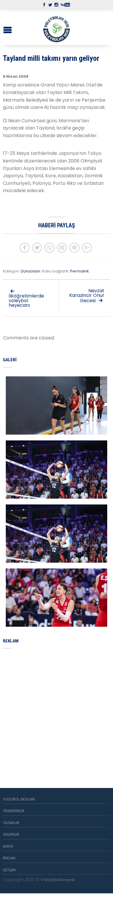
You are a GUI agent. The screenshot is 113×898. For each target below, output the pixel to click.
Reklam (9, 858)
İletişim (9, 870)
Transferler (13, 811)
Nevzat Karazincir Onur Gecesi (86, 295)
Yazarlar (11, 823)
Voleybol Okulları (19, 799)
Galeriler (11, 834)
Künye (8, 846)
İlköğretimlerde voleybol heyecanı (26, 301)
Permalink (79, 271)
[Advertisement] (56, 711)
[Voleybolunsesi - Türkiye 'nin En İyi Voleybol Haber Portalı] (56, 27)
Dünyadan (30, 271)
